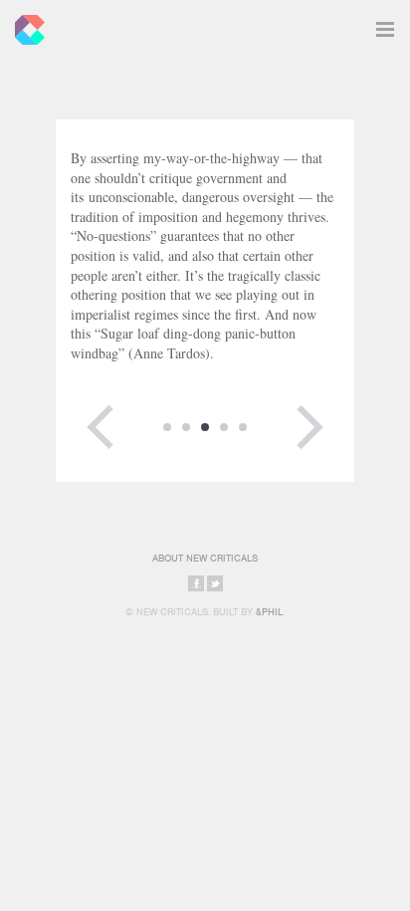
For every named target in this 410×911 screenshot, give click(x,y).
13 (243, 427)
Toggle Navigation (385, 25)
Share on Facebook (196, 583)
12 (224, 427)
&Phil (269, 611)
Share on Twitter (215, 583)
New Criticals (25, 25)
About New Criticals (205, 558)
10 (186, 427)
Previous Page (100, 427)
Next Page (309, 427)
